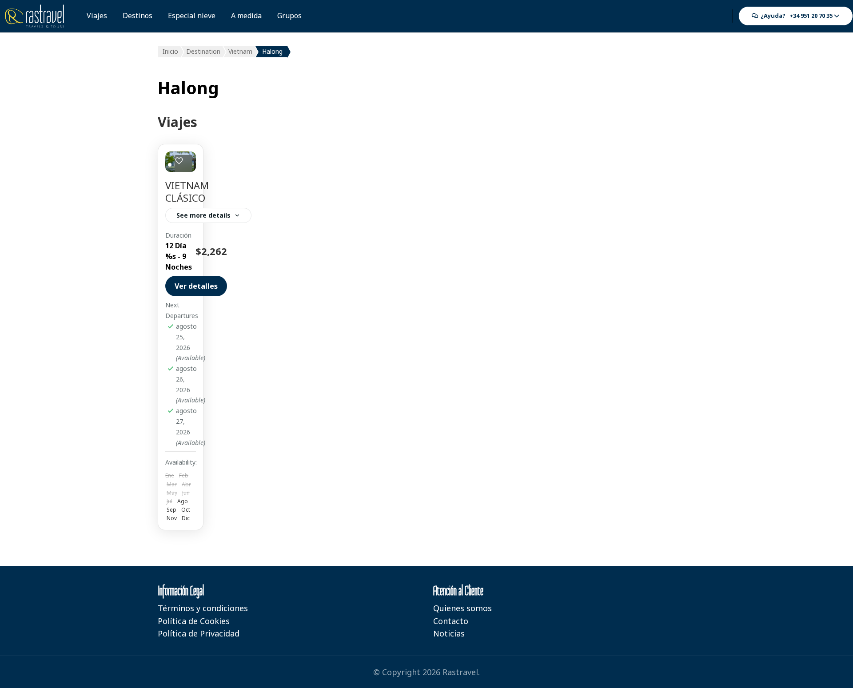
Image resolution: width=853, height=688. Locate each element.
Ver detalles (196, 286)
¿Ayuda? (795, 16)
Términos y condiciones (203, 608)
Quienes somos (462, 608)
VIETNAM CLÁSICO (187, 192)
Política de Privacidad (198, 633)
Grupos (289, 15)
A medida (246, 15)
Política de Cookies (194, 621)
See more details (203, 215)
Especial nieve (191, 15)
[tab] (169, 165)
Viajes (97, 15)
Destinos (137, 15)
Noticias (449, 633)
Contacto (450, 621)
